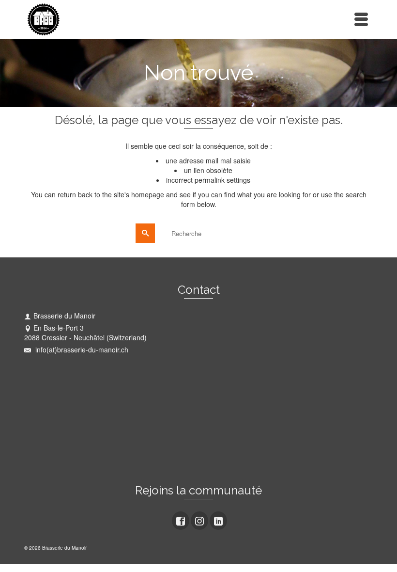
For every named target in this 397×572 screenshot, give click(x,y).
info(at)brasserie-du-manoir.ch (80, 349)
